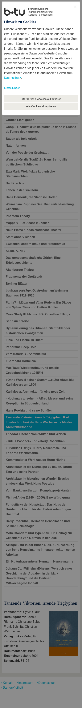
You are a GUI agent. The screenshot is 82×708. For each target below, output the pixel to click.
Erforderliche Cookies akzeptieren (41, 98)
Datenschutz (12, 77)
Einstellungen (12, 87)
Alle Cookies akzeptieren (41, 106)
